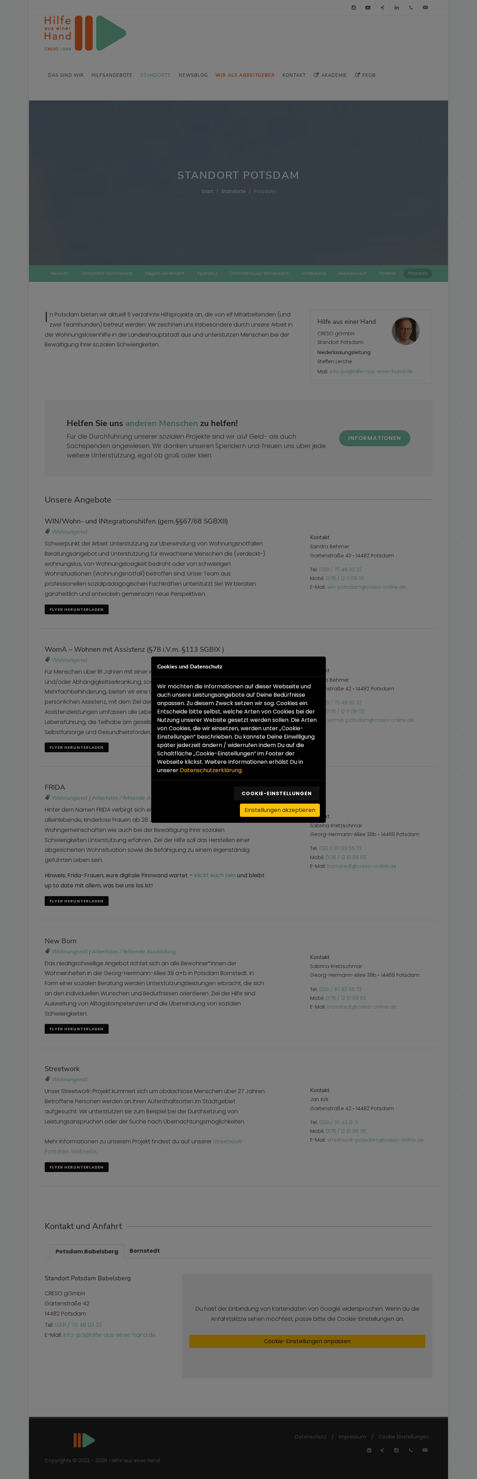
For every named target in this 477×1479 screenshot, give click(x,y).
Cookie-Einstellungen (277, 793)
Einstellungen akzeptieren (279, 810)
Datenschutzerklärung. (211, 770)
